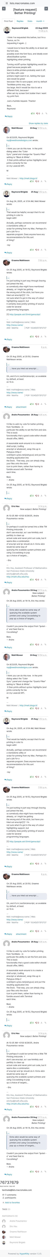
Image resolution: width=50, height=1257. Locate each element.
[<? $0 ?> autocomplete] (4, 8)
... (8, 145)
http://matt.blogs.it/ (28, 178)
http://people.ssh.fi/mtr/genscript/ (24, 314)
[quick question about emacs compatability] (46, 8)
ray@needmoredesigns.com (19, 140)
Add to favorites (12, 1202)
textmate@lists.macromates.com (17, 1190)
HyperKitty (24, 1253)
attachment (21, 407)
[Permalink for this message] (46, 113)
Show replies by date (38, 123)
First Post (8, 21)
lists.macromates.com (22, 3)
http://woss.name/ (15, 325)
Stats (30, 21)
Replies (20, 21)
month (39, 21)
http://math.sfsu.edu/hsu (18, 576)
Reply (9, 116)
